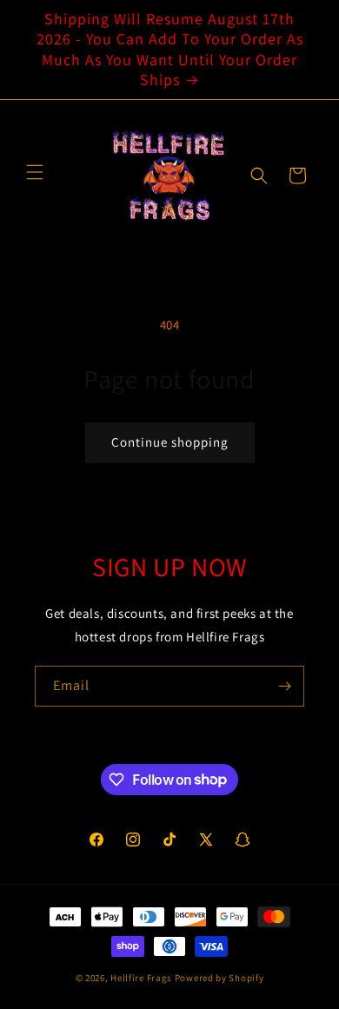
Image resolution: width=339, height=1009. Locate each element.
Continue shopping (170, 442)
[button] (259, 175)
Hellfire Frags (141, 978)
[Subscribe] (284, 686)
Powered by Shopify (219, 978)
